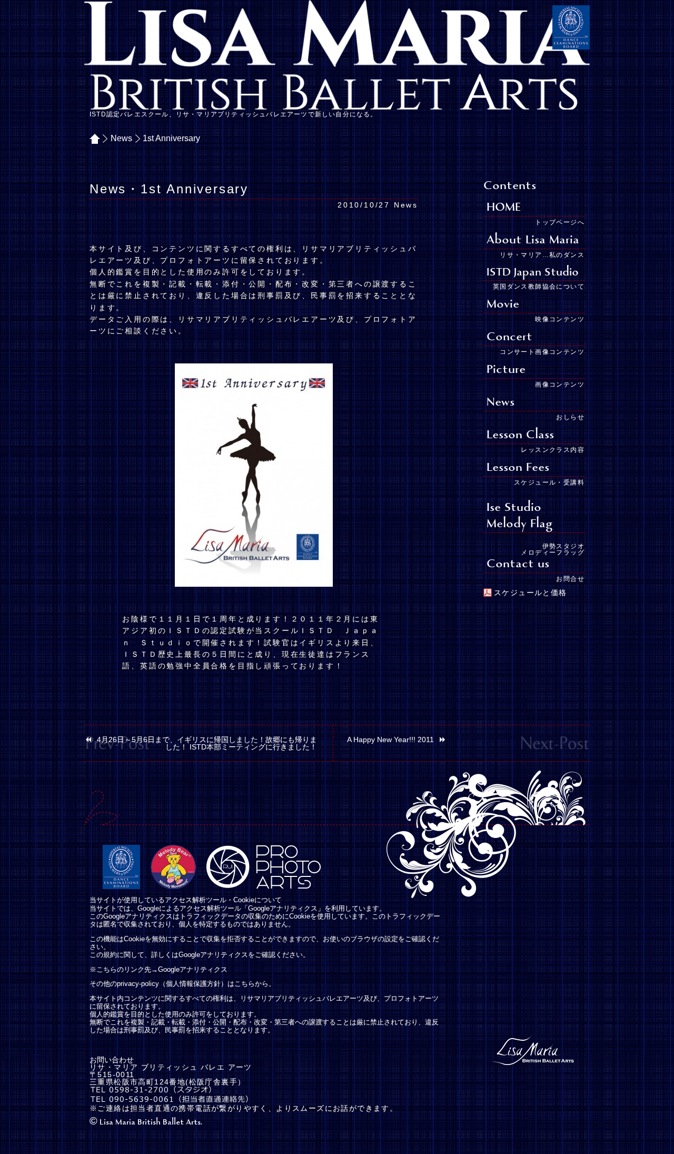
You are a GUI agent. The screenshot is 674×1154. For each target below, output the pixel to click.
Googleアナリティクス (192, 969)
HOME (99, 138)
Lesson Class (520, 435)
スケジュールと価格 (530, 592)
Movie (503, 305)
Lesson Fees (518, 468)
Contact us (518, 564)
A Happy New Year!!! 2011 (390, 739)
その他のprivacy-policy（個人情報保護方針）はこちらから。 (182, 984)
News (121, 138)
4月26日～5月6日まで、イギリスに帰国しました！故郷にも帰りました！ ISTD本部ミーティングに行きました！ (207, 743)
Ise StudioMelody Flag (520, 516)
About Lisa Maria (533, 240)
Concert (509, 337)
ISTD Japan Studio (533, 272)
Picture (506, 370)
